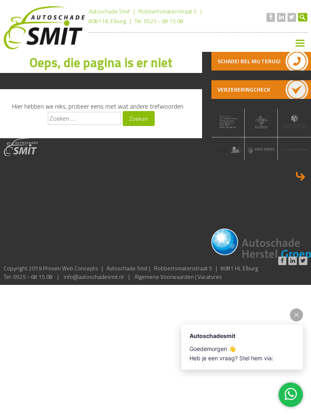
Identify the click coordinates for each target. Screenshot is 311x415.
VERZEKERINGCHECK (243, 89)
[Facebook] (270, 17)
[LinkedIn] (281, 17)
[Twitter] (292, 17)
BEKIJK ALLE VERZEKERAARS (250, 176)
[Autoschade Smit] (44, 47)
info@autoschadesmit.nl (94, 276)
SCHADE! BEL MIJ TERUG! (249, 61)
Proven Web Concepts (70, 268)
